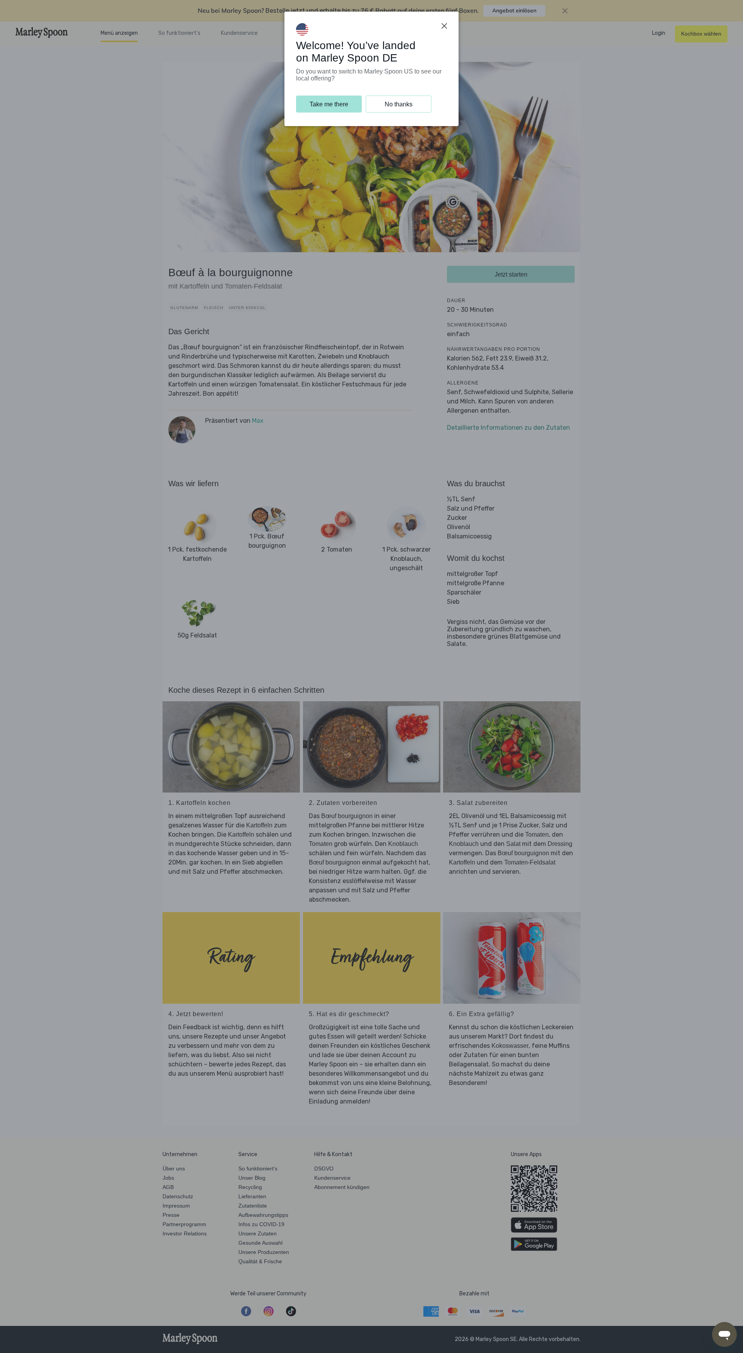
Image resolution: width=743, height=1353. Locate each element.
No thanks (399, 104)
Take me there (329, 104)
